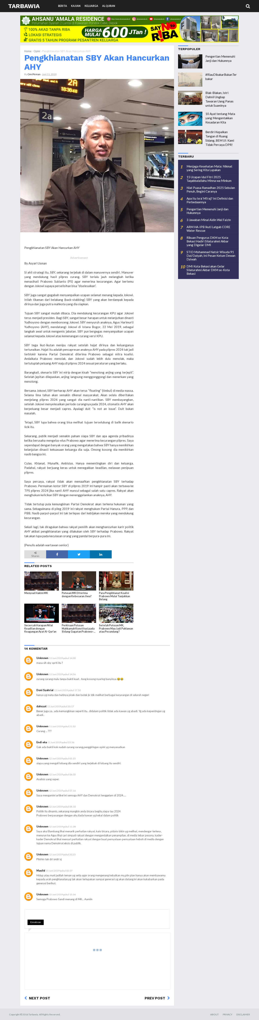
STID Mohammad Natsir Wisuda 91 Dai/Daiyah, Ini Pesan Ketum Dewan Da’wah (211, 255)
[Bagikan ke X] (79, 554)
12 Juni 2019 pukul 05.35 (62, 758)
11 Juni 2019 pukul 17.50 (67, 690)
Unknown (42, 658)
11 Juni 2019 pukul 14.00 (62, 658)
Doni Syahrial (44, 690)
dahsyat (41, 706)
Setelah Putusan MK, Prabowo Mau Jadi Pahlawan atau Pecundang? (116, 628)
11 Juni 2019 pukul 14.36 (62, 674)
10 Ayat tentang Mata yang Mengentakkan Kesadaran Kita (220, 118)
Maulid (40, 870)
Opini (37, 51)
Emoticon (35, 922)
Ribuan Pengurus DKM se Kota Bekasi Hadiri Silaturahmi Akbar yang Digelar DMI (208, 241)
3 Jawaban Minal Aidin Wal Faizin (209, 220)
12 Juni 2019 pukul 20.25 (62, 854)
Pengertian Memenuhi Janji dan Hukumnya (207, 211)
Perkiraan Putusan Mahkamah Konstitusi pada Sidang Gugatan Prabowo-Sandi (78, 628)
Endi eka (41, 742)
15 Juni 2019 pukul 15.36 (62, 894)
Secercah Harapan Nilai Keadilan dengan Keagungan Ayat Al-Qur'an (40, 628)
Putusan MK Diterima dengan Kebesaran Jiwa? (76, 595)
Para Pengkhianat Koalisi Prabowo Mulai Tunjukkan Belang (114, 596)
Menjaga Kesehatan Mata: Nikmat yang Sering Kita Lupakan (209, 168)
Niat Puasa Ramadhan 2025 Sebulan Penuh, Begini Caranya (211, 189)
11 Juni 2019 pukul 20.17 (60, 706)
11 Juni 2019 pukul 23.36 (61, 742)
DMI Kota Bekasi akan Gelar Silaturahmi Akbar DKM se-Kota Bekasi (208, 269)
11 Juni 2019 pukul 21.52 (62, 726)
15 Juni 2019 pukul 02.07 (59, 870)
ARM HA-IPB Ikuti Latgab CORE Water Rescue (208, 228)
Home (27, 51)
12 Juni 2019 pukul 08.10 (62, 806)
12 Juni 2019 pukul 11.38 (62, 826)
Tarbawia (24, 5)
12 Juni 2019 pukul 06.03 (62, 774)
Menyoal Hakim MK (36, 593)
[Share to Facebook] (57, 554)
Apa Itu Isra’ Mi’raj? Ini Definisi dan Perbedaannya (210, 200)
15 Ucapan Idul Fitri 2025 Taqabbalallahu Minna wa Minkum (209, 178)
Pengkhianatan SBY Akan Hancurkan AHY (96, 62)
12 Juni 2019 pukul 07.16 (62, 790)
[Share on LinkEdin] (101, 554)
